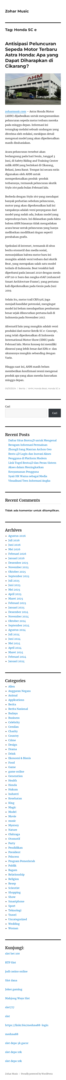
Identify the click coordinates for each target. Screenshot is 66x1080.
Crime (12, 740)
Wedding (14, 923)
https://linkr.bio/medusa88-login (26, 1025)
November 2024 (18, 616)
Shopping (14, 892)
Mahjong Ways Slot (17, 998)
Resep (12, 883)
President (14, 852)
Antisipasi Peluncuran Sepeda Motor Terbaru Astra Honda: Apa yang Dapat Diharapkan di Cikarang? (31, 55)
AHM (30, 388)
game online (16, 771)
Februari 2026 (17, 553)
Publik (12, 865)
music (12, 820)
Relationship (16, 874)
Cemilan (13, 726)
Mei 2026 (14, 549)
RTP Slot (10, 962)
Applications (16, 700)
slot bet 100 (12, 953)
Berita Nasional (18, 708)
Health (12, 780)
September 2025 (18, 576)
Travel (12, 914)
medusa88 (11, 1034)
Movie (12, 816)
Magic (12, 807)
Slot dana (11, 980)
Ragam (12, 870)
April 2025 (14, 594)
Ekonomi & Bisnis (19, 758)
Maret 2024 (15, 652)
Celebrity (14, 722)
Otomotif (14, 838)
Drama (12, 749)
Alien (11, 686)
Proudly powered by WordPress (37, 1073)
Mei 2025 (14, 589)
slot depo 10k (13, 1052)
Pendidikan (15, 847)
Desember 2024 (18, 612)
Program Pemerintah (21, 861)
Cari (7, 406)
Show (11, 897)
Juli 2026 (14, 540)
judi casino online (16, 971)
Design (12, 744)
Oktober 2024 (17, 621)
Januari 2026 (16, 558)
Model (12, 811)
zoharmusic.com (15, 111)
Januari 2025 (16, 607)
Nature (12, 829)
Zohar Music (17, 11)
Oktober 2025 (17, 571)
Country (13, 735)
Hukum (13, 789)
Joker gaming (13, 989)
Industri (13, 794)
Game (12, 767)
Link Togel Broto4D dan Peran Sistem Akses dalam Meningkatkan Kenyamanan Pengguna (32, 467)
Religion (13, 879)
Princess (13, 856)
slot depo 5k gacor (16, 1043)
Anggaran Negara (19, 691)
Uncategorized (17, 919)
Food (11, 762)
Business (14, 717)
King (11, 802)
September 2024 (18, 625)
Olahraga (14, 834)
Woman (13, 928)
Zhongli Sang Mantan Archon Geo (30, 449)
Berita (22, 388)
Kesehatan (15, 798)
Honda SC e (54, 388)
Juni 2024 (14, 638)
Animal (12, 695)
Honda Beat (40, 388)
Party (11, 843)
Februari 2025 (17, 603)
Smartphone (16, 901)
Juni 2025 (14, 585)
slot (7, 1016)
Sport (11, 905)
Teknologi (14, 910)
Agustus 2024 (17, 629)
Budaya (13, 713)
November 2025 (18, 567)
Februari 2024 (17, 656)
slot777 (9, 1007)
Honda (12, 785)
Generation (15, 776)
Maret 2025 (15, 598)
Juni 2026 (14, 544)
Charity (13, 731)
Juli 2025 (14, 580)
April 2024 (14, 647)
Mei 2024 (14, 643)
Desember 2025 (18, 562)
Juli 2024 (14, 634)
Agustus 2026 (17, 535)
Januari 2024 (16, 661)
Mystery (13, 825)
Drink (12, 753)
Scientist (14, 888)
